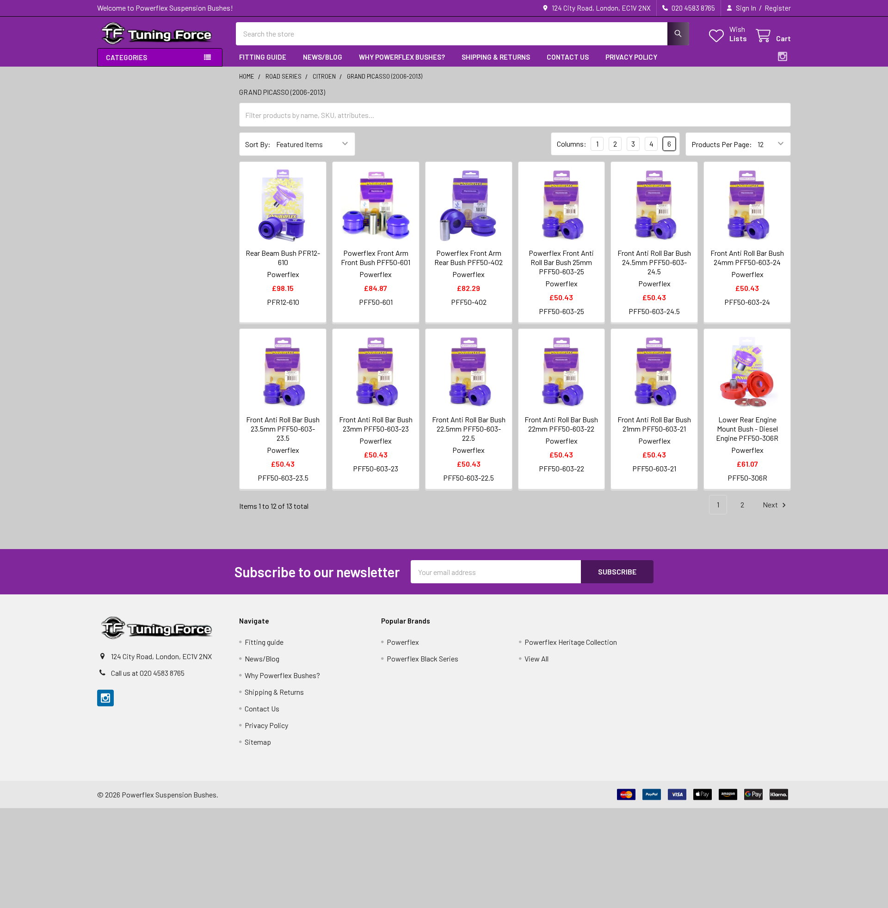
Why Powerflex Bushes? (402, 57)
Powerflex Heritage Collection (570, 641)
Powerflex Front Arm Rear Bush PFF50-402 (468, 257)
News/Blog (322, 57)
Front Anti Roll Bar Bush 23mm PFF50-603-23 (376, 424)
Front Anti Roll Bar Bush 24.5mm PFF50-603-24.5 (654, 262)
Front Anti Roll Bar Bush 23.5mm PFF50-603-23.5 (283, 428)
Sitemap (258, 741)
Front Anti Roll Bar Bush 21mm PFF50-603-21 (654, 424)
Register (778, 8)
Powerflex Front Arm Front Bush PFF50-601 (375, 257)
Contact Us (568, 57)
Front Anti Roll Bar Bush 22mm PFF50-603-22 (561, 424)
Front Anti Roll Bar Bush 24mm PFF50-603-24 (747, 257)
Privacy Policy (631, 57)
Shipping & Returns (496, 57)
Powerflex (403, 641)
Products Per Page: (721, 144)
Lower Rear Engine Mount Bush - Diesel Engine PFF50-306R (747, 428)
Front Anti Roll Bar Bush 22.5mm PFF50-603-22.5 (469, 428)
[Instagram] (782, 56)
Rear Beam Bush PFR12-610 (283, 257)
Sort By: (258, 144)
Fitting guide (262, 57)
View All (536, 658)
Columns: (571, 143)
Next (771, 504)
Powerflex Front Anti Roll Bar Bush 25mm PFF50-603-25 (561, 262)
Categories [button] (126, 57)
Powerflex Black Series (422, 658)
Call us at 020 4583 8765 (148, 672)
